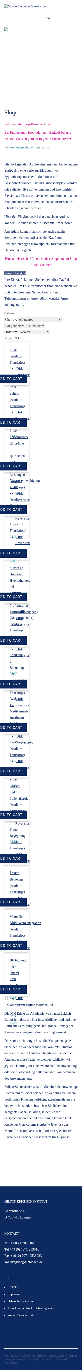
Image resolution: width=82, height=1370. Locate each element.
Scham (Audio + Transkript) (17, 400)
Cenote (31, 1359)
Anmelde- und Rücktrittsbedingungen (31, 1308)
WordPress (10, 1362)
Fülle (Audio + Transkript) (17, 356)
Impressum (14, 1294)
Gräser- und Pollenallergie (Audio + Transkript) (19, 798)
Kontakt (12, 1287)
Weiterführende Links (21, 1315)
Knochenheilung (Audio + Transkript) (21, 748)
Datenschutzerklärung (21, 1301)
